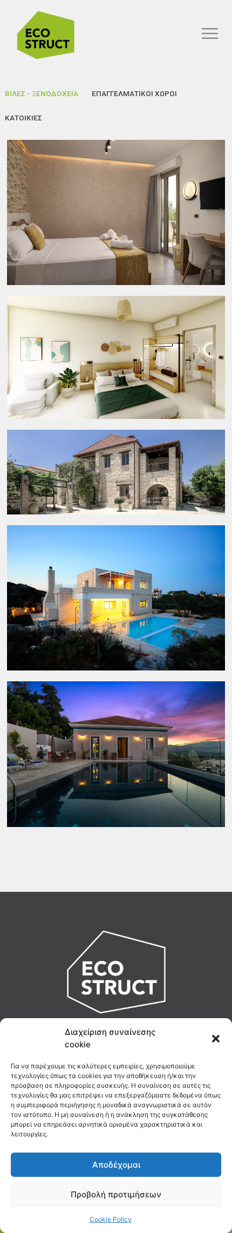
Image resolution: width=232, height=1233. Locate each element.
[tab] (41, 93)
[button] (215, 1038)
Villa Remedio (116, 793)
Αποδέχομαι (116, 1165)
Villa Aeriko (116, 636)
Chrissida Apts (116, 251)
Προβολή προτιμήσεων (116, 1194)
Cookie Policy (111, 1219)
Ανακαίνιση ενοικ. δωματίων (116, 396)
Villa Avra (116, 510)
